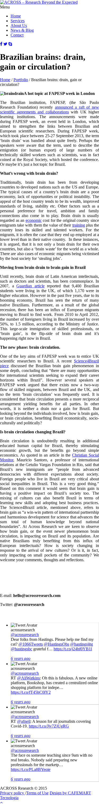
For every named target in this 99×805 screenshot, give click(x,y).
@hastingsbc (21, 649)
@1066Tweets (30, 644)
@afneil (23, 721)
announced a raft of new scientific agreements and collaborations (49, 109)
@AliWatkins (28, 678)
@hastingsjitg (81, 644)
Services (18, 21)
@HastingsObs (56, 644)
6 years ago (20, 658)
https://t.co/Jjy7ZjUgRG (49, 726)
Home (16, 16)
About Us (19, 25)
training (78, 225)
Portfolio (20, 79)
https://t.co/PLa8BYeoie (30, 769)
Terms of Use (37, 793)
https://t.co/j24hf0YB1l (73, 649)
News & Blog (22, 30)
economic (34, 220)
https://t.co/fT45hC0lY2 (31, 692)
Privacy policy (12, 793)
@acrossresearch (25, 634)
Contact (17, 35)
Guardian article (30, 286)
